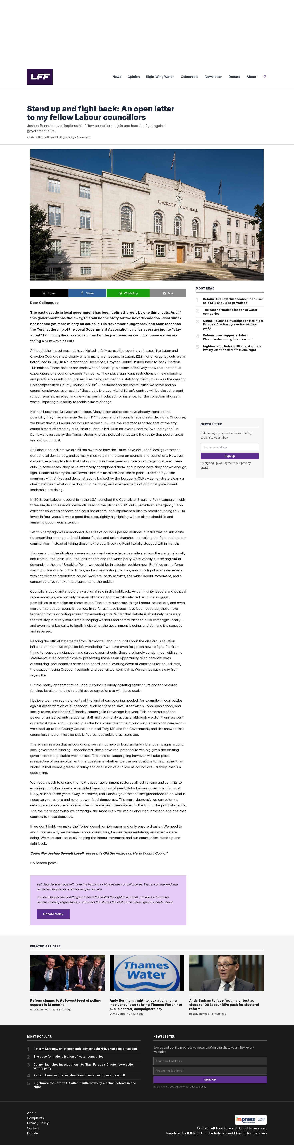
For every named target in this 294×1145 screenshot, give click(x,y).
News (116, 77)
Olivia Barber (118, 1013)
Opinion (134, 77)
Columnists (189, 77)
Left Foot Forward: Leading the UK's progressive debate (40, 77)
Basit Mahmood (40, 1009)
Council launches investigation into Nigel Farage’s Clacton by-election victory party (233, 324)
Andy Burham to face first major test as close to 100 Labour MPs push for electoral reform (224, 1004)
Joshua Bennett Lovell (42, 137)
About (251, 77)
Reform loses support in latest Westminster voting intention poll (227, 337)
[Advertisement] (147, 33)
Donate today (53, 914)
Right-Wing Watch (160, 77)
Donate (234, 77)
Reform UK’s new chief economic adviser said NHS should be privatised (233, 300)
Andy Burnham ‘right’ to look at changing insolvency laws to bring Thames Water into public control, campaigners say (146, 1004)
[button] (265, 76)
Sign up (230, 456)
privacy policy (198, 1086)
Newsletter (213, 77)
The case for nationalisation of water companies (230, 311)
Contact (33, 1128)
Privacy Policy (38, 1123)
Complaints (35, 1118)
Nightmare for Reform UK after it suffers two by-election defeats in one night (232, 348)
